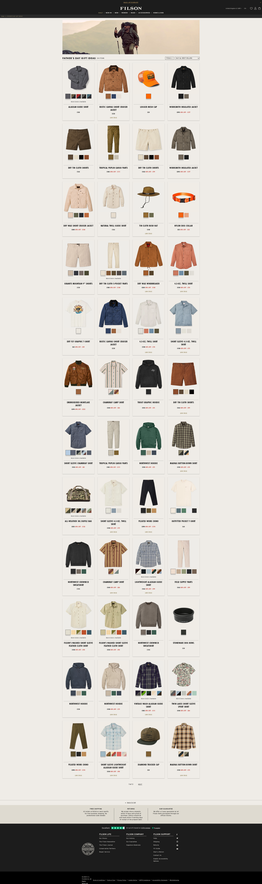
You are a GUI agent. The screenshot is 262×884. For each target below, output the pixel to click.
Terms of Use (111, 880)
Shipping (156, 841)
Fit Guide (156, 848)
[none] (100, 13)
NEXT (140, 784)
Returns (156, 845)
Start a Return (158, 852)
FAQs (155, 838)
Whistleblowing (174, 880)
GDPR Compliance (144, 880)
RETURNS (131, 809)
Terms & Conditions (99, 880)
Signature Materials (133, 845)
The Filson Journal (106, 845)
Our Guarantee (131, 841)
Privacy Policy (121, 880)
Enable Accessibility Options (160, 860)
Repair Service (104, 852)
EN (245, 8)
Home (3, 16)
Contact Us (157, 855)
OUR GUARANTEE (166, 809)
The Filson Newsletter (107, 841)
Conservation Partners (107, 848)
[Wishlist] (251, 8)
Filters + (169, 58)
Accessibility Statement (160, 880)
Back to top (131, 802)
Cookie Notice (132, 880)
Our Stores (103, 838)
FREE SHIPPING (96, 809)
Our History (130, 838)
